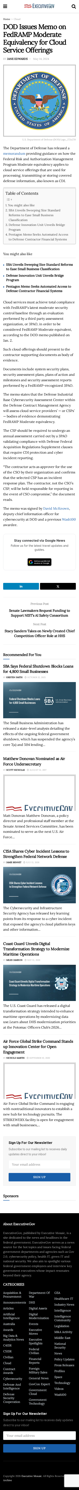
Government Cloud (38, 1392)
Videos (58, 1389)
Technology (62, 1383)
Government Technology (38, 1401)
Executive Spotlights (35, 1341)
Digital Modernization (39, 1316)
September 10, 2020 (39, 1058)
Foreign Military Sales (38, 1370)
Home (6, 19)
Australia (9, 1324)
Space (58, 1377)
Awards (8, 1330)
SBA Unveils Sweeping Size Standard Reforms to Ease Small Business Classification (34, 215)
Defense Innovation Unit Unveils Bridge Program (37, 227)
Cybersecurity (12, 1379)
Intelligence (62, 1310)
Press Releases (64, 1365)
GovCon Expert (39, 1384)
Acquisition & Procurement (12, 1294)
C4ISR (7, 1345)
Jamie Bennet (13, 862)
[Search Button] (74, 6)
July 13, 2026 (32, 862)
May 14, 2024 (41, 59)
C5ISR (7, 1351)
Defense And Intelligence (12, 1386)
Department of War (39, 1294)
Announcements (14, 1302)
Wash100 (69, 519)
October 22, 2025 (36, 677)
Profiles (59, 1371)
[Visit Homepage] (39, 6)
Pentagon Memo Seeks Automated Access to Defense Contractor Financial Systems (38, 236)
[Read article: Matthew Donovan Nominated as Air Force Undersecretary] (39, 792)
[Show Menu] (5, 6)
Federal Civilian (34, 1351)
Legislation (61, 1326)
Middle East (62, 1338)
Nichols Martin (15, 1058)
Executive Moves (35, 1331)
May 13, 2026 (33, 960)
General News (38, 1378)
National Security (60, 1345)
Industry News (64, 1304)
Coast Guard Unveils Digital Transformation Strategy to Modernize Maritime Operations (36, 949)
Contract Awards (9, 1371)
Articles (8, 1308)
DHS (32, 1302)
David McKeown (56, 508)
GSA (57, 1293)
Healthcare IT (63, 1299)
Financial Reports (35, 1361)
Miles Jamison (14, 960)
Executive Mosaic (31, 1476)
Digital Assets (38, 1308)
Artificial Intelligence (11, 1316)
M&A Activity (63, 1332)
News (58, 1353)
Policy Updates (64, 1359)
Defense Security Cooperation (11, 1398)
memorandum (14, 153)
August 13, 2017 (38, 770)
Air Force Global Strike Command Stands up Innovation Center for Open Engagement (38, 1046)
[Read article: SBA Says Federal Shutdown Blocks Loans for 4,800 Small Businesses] (39, 700)
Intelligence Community (62, 1318)
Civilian (8, 1357)
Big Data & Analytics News (13, 1337)
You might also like (21, 205)
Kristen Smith (14, 677)
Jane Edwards (17, 59)
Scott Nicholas (15, 770)
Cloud (17, 19)
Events (33, 1324)
